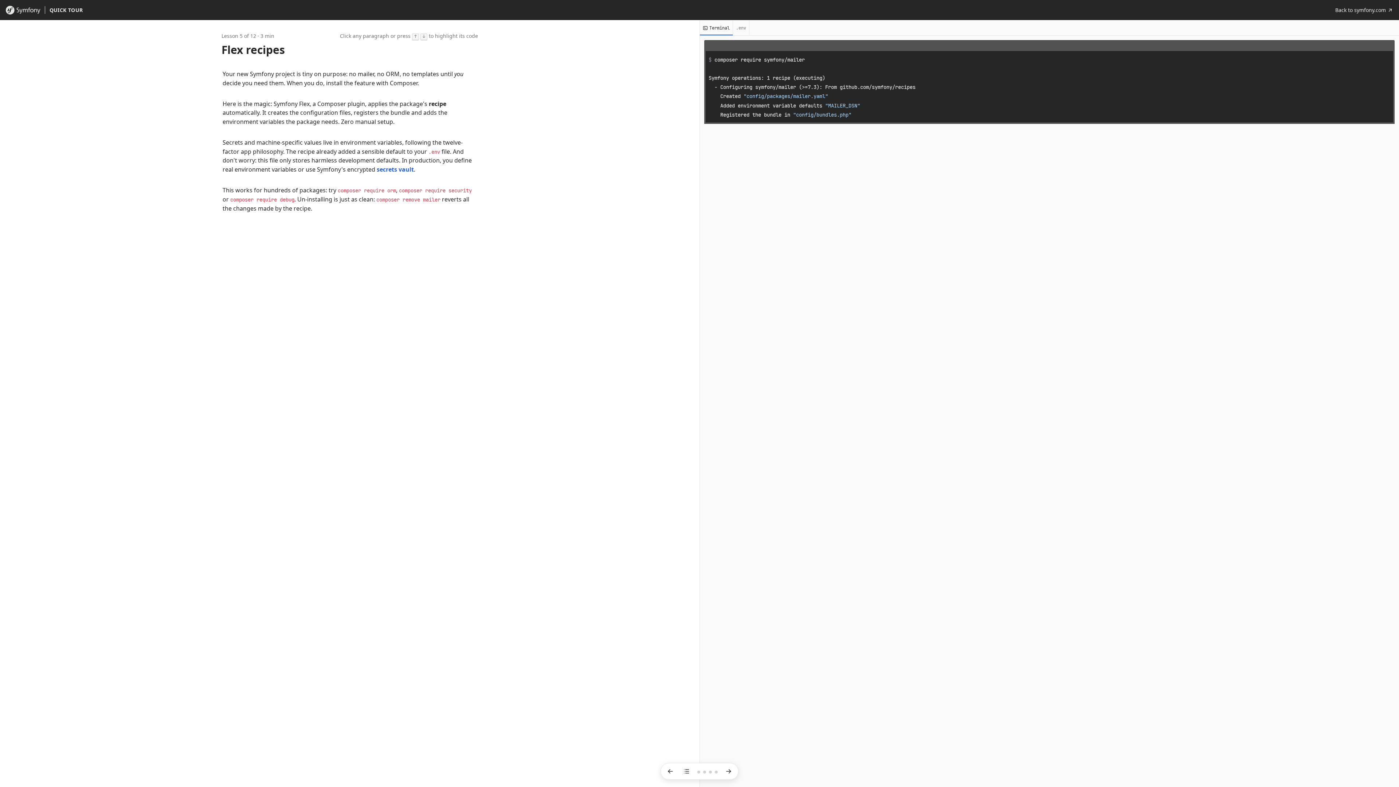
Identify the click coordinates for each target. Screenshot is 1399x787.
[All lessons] (686, 771)
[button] (347, 78)
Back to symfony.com (1360, 10)
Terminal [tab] (719, 28)
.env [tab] (741, 28)
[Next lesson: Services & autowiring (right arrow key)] (728, 771)
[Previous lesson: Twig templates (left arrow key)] (670, 771)
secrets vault (395, 169)
